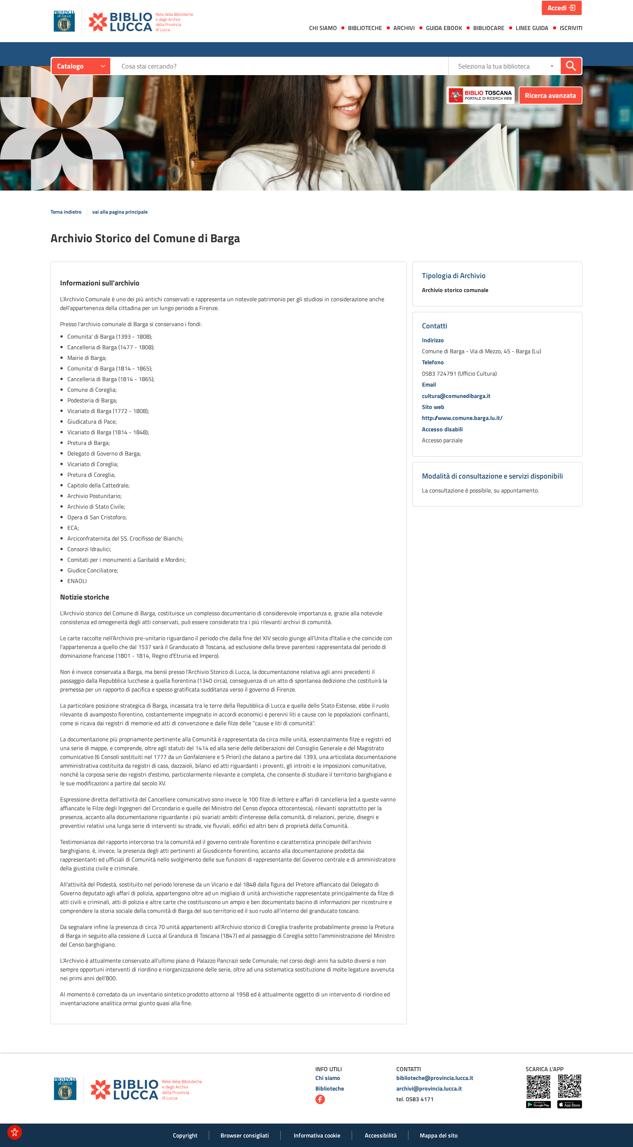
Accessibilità (381, 1135)
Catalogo (70, 65)
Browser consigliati (245, 1135)
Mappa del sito (439, 1135)
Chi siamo (327, 1077)
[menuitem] (321, 29)
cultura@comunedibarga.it (456, 395)
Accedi (557, 7)
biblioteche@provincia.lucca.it (434, 1077)
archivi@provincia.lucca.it (429, 1088)
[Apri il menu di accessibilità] (14, 1132)
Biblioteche (329, 1088)
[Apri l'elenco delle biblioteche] (552, 65)
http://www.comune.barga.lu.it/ (462, 417)
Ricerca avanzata (550, 95)
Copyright (185, 1135)
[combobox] (285, 66)
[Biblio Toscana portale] (481, 95)
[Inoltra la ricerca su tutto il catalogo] (571, 66)
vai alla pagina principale (120, 212)
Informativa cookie (317, 1135)
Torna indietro (66, 212)
